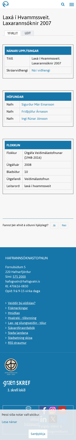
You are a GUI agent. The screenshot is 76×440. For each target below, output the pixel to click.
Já (54, 225)
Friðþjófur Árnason (35, 111)
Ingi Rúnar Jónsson (35, 118)
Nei (64, 225)
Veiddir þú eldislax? (21, 303)
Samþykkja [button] (38, 434)
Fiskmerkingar (18, 308)
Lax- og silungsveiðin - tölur (27, 323)
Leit (28, 33)
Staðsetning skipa (20, 338)
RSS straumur (17, 343)
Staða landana (18, 333)
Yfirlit (12, 33)
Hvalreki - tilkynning (22, 318)
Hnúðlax (14, 313)
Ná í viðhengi (41, 70)
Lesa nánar (9, 422)
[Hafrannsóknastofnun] (7, 4)
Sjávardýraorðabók (21, 328)
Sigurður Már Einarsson (38, 104)
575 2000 (19, 276)
